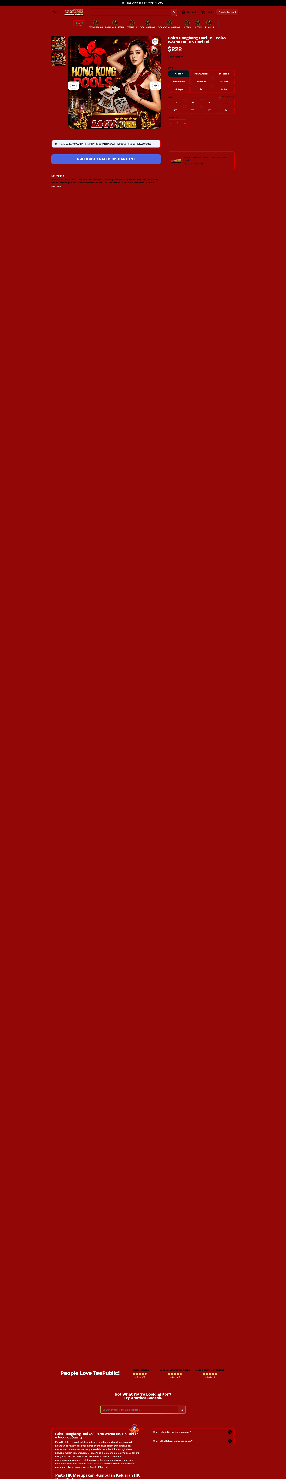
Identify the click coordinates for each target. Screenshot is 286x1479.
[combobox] (130, 12)
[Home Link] (74, 12)
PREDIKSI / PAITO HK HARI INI (106, 159)
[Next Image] (155, 85)
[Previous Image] (73, 85)
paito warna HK (95, 1463)
